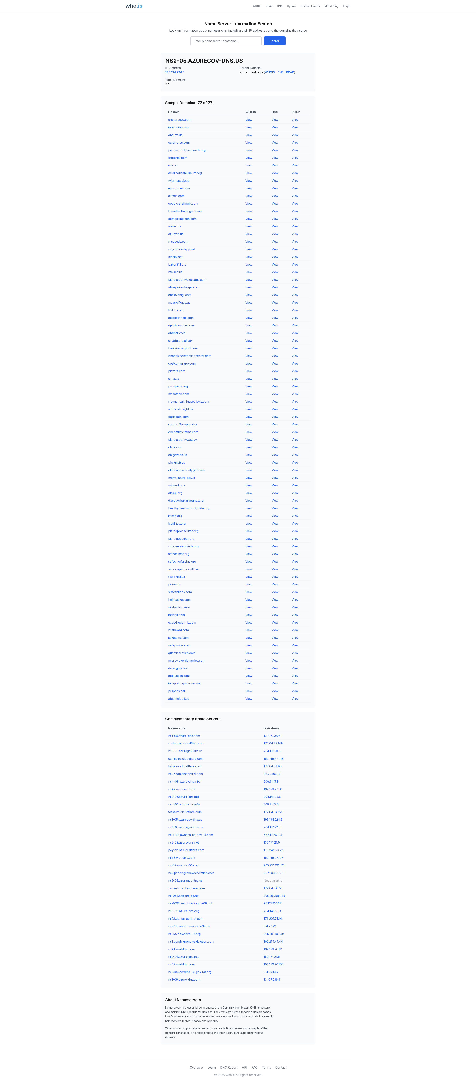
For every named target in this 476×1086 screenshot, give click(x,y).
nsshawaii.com (178, 630)
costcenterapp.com (182, 363)
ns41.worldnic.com (181, 949)
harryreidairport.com (183, 348)
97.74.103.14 (272, 774)
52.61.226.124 (273, 835)
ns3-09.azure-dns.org (183, 911)
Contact (280, 1067)
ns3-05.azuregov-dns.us (185, 751)
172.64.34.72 (273, 888)
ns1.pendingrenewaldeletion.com (191, 941)
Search (275, 41)
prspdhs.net (176, 691)
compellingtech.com (182, 219)
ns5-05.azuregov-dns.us (185, 880)
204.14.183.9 (272, 911)
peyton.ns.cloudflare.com (186, 850)
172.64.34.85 (273, 766)
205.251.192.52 (274, 865)
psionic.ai (174, 584)
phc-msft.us (176, 462)
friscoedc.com (178, 241)
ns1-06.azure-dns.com (184, 736)
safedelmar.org (178, 554)
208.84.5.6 (271, 804)
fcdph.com (175, 310)
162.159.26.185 (273, 964)
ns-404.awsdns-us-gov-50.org (189, 972)
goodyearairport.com (183, 203)
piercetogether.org (181, 538)
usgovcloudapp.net (181, 249)
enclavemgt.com (179, 295)
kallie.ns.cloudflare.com (184, 766)
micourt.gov (176, 485)
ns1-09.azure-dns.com (184, 979)
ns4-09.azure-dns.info (184, 781)
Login (346, 6)
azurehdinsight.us (180, 409)
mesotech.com (178, 394)
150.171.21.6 (272, 957)
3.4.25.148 (271, 972)
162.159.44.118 (274, 758)
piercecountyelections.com (187, 279)
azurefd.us (175, 234)
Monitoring (331, 6)
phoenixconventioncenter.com (189, 356)
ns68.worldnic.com (181, 858)
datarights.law (178, 668)
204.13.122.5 (272, 827)
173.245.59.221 (274, 850)
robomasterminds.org (183, 546)
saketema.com (178, 638)
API (244, 1067)
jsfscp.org (175, 516)
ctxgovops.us (177, 455)
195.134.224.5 (273, 819)
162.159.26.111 (273, 949)
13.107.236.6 (272, 736)
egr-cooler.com (179, 188)
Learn (212, 1067)
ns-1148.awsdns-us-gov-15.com (190, 835)
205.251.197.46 (274, 934)
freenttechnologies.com (185, 211)
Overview (196, 1067)
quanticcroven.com (181, 653)
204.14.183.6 (272, 797)
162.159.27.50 (273, 789)
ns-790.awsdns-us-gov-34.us (189, 926)
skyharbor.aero (179, 607)
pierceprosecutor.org (183, 531)
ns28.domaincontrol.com (185, 918)
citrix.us (173, 379)
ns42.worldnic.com (181, 789)
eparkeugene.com (181, 325)
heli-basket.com (179, 599)
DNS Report (228, 1067)
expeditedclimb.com (182, 622)
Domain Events (310, 6)
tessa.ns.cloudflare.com (185, 812)
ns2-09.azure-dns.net (183, 842)
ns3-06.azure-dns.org (183, 797)
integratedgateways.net (184, 683)
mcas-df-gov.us (179, 302)
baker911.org (177, 264)
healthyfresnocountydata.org (188, 508)
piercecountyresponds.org (187, 150)
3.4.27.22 (270, 926)
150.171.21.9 (272, 842)
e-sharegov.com (179, 120)
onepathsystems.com (183, 432)
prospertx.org (178, 386)
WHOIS (257, 6)
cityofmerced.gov (180, 340)
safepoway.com (179, 645)
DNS (280, 6)
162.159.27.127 (273, 858)
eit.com (173, 165)
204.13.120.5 (272, 751)
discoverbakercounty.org (186, 500)
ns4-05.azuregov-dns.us (185, 827)
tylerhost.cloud (178, 180)
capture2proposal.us (183, 424)
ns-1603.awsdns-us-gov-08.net (190, 903)
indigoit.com (176, 615)
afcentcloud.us (178, 698)
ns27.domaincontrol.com (185, 774)
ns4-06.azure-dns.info (184, 804)
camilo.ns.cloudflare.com (185, 758)
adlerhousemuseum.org (185, 173)
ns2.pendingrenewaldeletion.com (191, 873)
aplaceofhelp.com (181, 318)
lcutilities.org (177, 523)
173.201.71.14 (273, 918)
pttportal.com (177, 158)
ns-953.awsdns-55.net (183, 896)
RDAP (269, 6)
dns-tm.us (175, 135)
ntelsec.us (175, 272)
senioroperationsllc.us (183, 569)
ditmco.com (176, 196)
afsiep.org (175, 493)
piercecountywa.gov (182, 439)
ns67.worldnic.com (181, 964)
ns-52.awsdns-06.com (183, 865)
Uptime (291, 6)
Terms (266, 1067)
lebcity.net (175, 257)
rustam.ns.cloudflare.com (186, 743)
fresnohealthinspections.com (188, 401)
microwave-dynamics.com (186, 660)
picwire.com (176, 371)
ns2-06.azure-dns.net (183, 957)
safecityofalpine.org (182, 561)
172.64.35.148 (273, 743)
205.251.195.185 (274, 896)
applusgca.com (179, 676)
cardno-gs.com (179, 142)
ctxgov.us (175, 447)
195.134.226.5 (174, 72)
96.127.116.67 (273, 903)
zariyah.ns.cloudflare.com (186, 888)
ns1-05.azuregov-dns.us (185, 819)
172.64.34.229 (273, 812)
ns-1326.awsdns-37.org (184, 934)
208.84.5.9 (271, 781)
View (248, 120)
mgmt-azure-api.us (181, 478)
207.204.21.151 (273, 873)
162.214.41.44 (273, 941)
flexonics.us (176, 577)
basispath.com (178, 417)
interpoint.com (178, 127)
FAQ (255, 1067)
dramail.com (176, 333)
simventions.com (180, 592)
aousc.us (174, 226)
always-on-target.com (183, 287)
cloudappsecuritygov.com (186, 470)
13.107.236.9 (272, 979)
